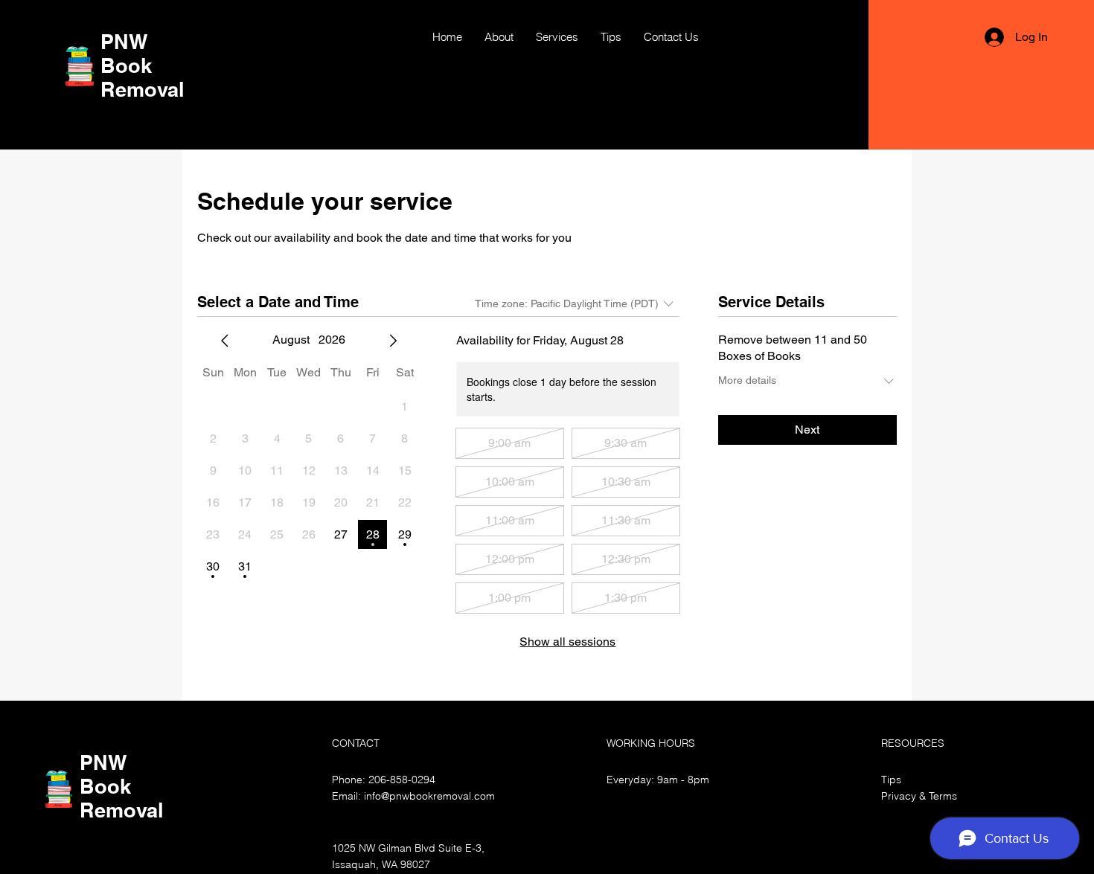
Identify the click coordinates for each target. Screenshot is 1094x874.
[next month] (393, 341)
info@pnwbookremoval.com (429, 796)
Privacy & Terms (919, 796)
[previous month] (225, 341)
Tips (891, 779)
